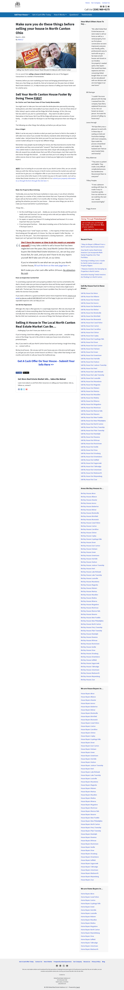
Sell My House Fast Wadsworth (91, 473)
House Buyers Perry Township (91, 827)
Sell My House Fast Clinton (90, 332)
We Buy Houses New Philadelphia (92, 621)
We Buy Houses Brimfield (89, 516)
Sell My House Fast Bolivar (90, 310)
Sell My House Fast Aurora (89, 303)
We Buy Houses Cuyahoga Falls (91, 539)
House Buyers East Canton (90, 746)
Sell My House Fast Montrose (91, 408)
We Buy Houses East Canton (90, 546)
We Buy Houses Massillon (89, 595)
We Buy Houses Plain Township (91, 631)
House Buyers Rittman (88, 841)
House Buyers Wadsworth (89, 873)
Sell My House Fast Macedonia (91, 381)
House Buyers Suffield (88, 860)
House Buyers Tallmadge (89, 867)
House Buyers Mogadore (89, 805)
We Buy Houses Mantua (89, 591)
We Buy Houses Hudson (89, 562)
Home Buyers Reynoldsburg (90, 933)
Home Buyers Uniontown (89, 946)
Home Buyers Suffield (88, 939)
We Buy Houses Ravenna (89, 637)
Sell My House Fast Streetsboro (91, 457)
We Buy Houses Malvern (89, 588)
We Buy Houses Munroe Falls (90, 611)
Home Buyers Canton (88, 900)
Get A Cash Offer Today (41, 14)
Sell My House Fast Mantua (90, 391)
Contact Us (106, 3)
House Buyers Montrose (89, 808)
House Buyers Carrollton (89, 729)
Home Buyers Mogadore (89, 926)
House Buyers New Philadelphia (91, 821)
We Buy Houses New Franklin (90, 617)
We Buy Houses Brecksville (90, 513)
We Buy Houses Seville (88, 647)
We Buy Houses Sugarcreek (90, 663)
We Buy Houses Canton (89, 526)
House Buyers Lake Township (91, 775)
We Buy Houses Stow (88, 650)
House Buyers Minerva (88, 801)
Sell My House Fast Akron (89, 293)
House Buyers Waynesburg (90, 876)
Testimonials (87, 14)
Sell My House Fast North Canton (92, 424)
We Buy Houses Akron (88, 493)
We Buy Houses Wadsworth (90, 673)
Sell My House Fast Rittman (90, 440)
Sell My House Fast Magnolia (90, 385)
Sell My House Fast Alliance (90, 296)
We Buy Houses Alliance (89, 497)
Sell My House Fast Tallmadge (91, 466)
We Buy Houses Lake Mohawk (91, 572)
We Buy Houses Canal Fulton (90, 523)
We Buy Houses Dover (88, 542)
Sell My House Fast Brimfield (90, 316)
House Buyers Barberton (89, 707)
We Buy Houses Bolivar (88, 510)
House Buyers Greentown (89, 756)
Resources (87, 962)
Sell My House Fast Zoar (89, 479)
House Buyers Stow (87, 850)
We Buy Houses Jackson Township (92, 565)
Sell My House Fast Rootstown (91, 443)
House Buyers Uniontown (89, 870)
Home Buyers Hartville (88, 910)
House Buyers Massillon (89, 795)
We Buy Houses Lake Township (91, 575)
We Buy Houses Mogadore (90, 604)
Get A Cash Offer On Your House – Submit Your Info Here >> (46, 363)
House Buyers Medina (88, 798)
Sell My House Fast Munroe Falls (91, 411)
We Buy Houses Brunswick (90, 519)
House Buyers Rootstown (89, 844)
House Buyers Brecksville (89, 713)
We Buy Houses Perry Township (91, 627)
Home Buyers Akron (87, 894)
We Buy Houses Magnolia (89, 585)
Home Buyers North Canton (90, 930)
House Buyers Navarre (88, 814)
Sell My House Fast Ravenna (90, 437)
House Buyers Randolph (89, 834)
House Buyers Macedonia (89, 782)
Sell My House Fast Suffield (90, 460)
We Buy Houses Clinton (88, 533)
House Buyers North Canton (90, 824)
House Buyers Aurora (88, 703)
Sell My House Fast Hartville (90, 359)
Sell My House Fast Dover (89, 342)
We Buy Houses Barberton (90, 506)
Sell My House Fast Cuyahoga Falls (92, 339)
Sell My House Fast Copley (89, 336)
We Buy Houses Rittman (89, 640)
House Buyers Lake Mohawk (90, 772)
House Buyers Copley (88, 736)
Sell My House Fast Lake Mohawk (92, 372)
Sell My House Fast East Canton (91, 345)
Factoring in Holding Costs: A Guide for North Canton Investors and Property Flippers (93, 263)
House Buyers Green (88, 752)
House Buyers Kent (87, 769)
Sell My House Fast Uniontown (91, 470)
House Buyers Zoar (87, 880)
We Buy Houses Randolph (89, 634)
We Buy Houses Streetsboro (90, 657)
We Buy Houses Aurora (88, 503)
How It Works (59, 14)
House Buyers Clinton (88, 733)
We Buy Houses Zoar (88, 680)
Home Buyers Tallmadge (89, 943)
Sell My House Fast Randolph (90, 434)
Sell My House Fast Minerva (90, 401)
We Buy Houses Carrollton (89, 529)
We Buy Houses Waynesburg (90, 676)
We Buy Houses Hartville (89, 559)
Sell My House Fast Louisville (90, 378)
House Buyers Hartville (88, 759)
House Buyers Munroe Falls (90, 811)
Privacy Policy (96, 962)
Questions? (74, 14)
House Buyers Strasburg (89, 854)
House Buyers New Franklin (90, 818)
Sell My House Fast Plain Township (92, 430)
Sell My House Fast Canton (90, 326)
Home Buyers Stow (87, 936)
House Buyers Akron (87, 693)
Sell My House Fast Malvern (90, 388)
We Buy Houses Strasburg (89, 653)
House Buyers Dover (88, 742)
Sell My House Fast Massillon (90, 394)
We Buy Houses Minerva (89, 601)
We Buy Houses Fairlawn (89, 549)
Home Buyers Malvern (88, 916)
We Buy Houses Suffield (89, 660)
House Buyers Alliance (88, 697)
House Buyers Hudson (88, 762)
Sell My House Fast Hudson (90, 362)
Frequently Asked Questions (63, 962)
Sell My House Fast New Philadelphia (93, 421)
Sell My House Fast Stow (89, 450)
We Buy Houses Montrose (89, 608)
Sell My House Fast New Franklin (92, 417)
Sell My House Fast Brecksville (91, 313)
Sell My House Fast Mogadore (91, 404)
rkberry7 (20, 39)
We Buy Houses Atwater (89, 500)
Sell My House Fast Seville (89, 447)
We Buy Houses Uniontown (90, 670)
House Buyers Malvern (88, 788)
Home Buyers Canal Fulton (90, 897)
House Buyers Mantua (88, 791)
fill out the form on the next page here (50, 265)
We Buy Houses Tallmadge (90, 667)
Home (87, 3)
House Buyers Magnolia (89, 785)
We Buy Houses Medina (89, 598)
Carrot (78, 987)
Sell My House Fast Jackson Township (93, 365)
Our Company (95, 3)
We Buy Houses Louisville (89, 578)
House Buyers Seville (88, 847)
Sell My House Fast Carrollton (91, 329)
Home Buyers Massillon (89, 920)
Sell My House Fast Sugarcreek (91, 463)
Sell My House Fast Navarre (90, 414)
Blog (103, 962)
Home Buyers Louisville (89, 913)
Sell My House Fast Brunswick (91, 319)
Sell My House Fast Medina (90, 398)
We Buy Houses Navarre (89, 614)
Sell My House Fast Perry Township (92, 427)
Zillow (18, 150)
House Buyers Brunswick (89, 720)
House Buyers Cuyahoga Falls (91, 739)
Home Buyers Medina (88, 923)
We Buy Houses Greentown (90, 555)
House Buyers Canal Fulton (90, 723)
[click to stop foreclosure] (94, 224)
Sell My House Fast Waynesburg (91, 476)
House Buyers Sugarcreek (89, 863)
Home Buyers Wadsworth (89, 949)
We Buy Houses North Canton (91, 624)
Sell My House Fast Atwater (90, 300)
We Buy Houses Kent (88, 568)
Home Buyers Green (87, 907)
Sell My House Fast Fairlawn (90, 349)
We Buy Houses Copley (88, 536)
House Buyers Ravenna (88, 837)
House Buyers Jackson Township (92, 765)
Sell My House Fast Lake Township (92, 375)
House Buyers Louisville (89, 778)
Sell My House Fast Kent (89, 368)
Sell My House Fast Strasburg (91, 453)
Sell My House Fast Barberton (91, 306)
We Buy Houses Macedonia (90, 582)
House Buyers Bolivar (88, 710)
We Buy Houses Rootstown (90, 644)
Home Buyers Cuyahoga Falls (90, 903)
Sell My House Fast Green (89, 352)
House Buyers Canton (88, 726)
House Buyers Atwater (88, 700)
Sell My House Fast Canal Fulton (91, 323)
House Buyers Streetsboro (90, 857)
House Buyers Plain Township (91, 831)
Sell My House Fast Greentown (91, 355)
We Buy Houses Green (88, 552)
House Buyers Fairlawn (88, 749)
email (17, 298)
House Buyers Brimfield (89, 716)
